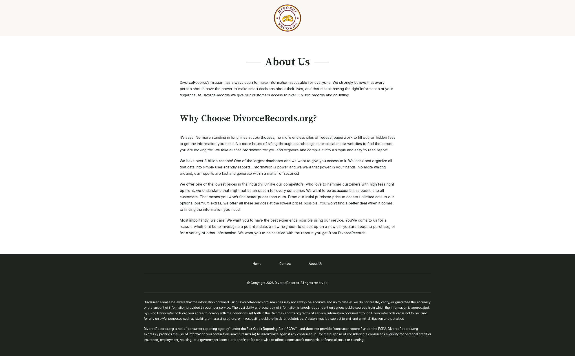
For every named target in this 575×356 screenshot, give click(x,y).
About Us (315, 263)
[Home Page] (287, 18)
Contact (285, 263)
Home (257, 263)
